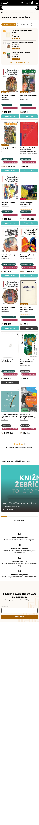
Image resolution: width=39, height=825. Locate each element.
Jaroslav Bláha (24, 258)
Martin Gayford (24, 420)
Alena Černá (23, 153)
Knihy (7, 12)
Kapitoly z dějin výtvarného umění (22, 31)
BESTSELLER (16, 38)
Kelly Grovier (4, 420)
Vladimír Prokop (16, 34)
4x (31, 209)
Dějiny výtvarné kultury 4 (21, 52)
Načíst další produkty (18, 62)
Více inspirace (18, 520)
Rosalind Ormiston (25, 206)
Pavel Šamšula (15, 44)
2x (31, 314)
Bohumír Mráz (15, 54)
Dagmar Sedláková (32, 153)
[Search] (35, 8)
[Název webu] (5, 3)
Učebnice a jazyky (15, 12)
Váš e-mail (4, 607)
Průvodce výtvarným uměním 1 (23, 42)
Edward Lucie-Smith (25, 365)
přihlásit (19, 617)
